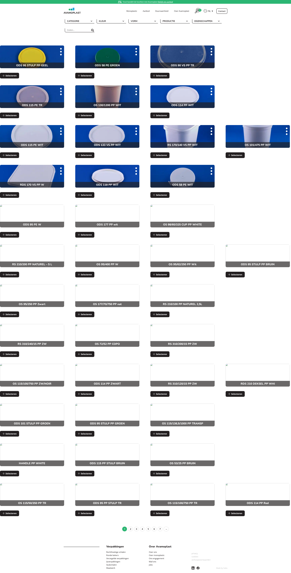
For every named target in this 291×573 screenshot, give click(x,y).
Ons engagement (156, 558)
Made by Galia (221, 568)
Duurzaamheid (161, 11)
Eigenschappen (203, 21)
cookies (195, 556)
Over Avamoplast (181, 11)
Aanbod (146, 11)
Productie (169, 21)
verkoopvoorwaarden (201, 559)
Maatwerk (110, 568)
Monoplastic (131, 11)
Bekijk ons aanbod (165, 2)
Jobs (151, 564)
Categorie (73, 21)
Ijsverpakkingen (113, 561)
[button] (210, 11)
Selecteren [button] (11, 75)
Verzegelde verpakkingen (117, 558)
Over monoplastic (156, 555)
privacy (195, 553)
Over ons (153, 552)
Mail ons (152, 561)
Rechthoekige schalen (116, 552)
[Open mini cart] (197, 13)
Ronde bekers (112, 555)
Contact (222, 11)
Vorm (134, 21)
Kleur (102, 21)
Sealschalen (111, 564)
